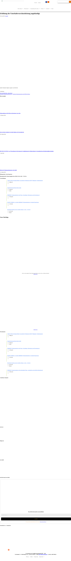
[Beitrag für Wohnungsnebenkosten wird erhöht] (11, 168)
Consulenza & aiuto (34, 8)
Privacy (27, 556)
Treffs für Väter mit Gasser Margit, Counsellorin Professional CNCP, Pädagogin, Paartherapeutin (25, 180)
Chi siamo (20, 8)
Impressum (41, 556)
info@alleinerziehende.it (43, 554)
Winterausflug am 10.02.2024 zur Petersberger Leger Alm (10, 113)
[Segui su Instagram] (48, 2)
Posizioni (26, 8)
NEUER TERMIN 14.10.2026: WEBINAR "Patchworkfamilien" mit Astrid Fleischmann (23, 202)
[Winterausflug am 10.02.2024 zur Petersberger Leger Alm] (11, 111)
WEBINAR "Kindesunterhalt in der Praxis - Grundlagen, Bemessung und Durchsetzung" (23, 195)
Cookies (31, 556)
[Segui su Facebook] (46, 2)
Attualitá (6, 16)
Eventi (42, 8)
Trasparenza (36, 556)
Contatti (47, 8)
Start (52, 8)
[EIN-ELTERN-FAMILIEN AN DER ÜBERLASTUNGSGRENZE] (11, 130)
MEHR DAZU (35, 274)
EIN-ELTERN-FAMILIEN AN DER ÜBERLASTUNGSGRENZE (12, 132)
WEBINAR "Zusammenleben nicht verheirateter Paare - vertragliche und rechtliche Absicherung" (25, 370)
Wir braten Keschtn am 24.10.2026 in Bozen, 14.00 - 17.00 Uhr (18, 209)
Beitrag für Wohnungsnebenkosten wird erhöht (8, 170)
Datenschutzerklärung (43, 521)
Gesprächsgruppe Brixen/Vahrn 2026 (14, 187)
